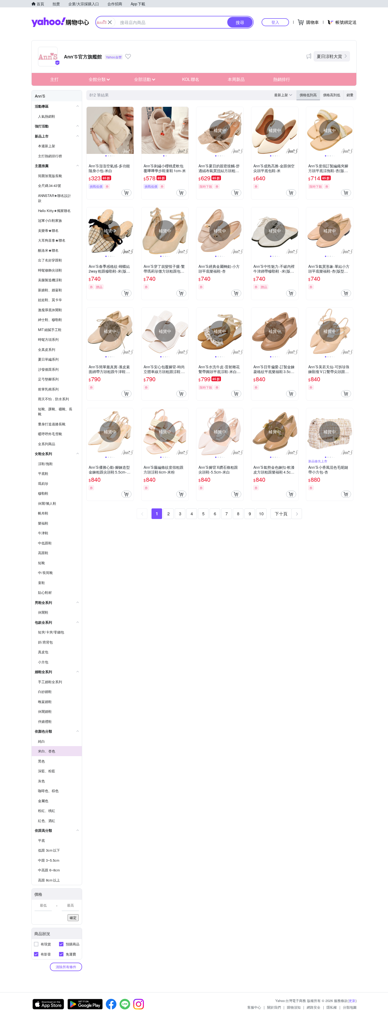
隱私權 (332, 1007)
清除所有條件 (66, 966)
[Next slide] (130, 130)
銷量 (350, 94)
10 (261, 514)
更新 (352, 1000)
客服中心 (254, 1007)
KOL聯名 (190, 79)
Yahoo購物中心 (60, 22)
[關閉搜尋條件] (110, 22)
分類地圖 (350, 1007)
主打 (54, 79)
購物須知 (294, 1007)
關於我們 (274, 1007)
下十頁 (281, 514)
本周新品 (236, 79)
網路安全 (313, 1007)
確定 (73, 917)
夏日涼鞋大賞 (329, 56)
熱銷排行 (281, 79)
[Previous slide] (90, 130)
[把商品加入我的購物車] (126, 192)
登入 (275, 22)
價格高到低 (331, 94)
